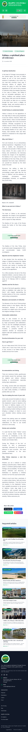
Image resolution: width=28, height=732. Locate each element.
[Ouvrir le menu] (24, 10)
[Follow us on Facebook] (3, 10)
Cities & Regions (20, 51)
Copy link (9, 509)
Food (2, 700)
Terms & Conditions (17, 729)
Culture (2, 697)
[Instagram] (4, 674)
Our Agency (3, 717)
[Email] (6, 674)
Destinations (4, 695)
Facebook (18, 509)
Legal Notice (9, 729)
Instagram (19, 512)
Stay (2, 708)
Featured (3, 692)
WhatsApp (9, 512)
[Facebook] (1, 674)
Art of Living (3, 705)
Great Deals (3, 710)
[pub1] (14, 16)
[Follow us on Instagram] (6, 10)
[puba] (14, 237)
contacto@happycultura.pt (9, 686)
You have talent (4, 719)
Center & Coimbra (8, 51)
